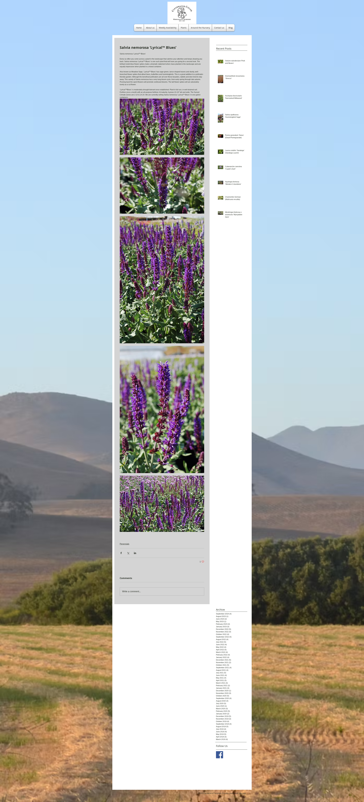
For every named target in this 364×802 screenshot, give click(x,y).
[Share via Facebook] (121, 553)
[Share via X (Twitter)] (128, 553)
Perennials (124, 544)
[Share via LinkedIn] (135, 553)
